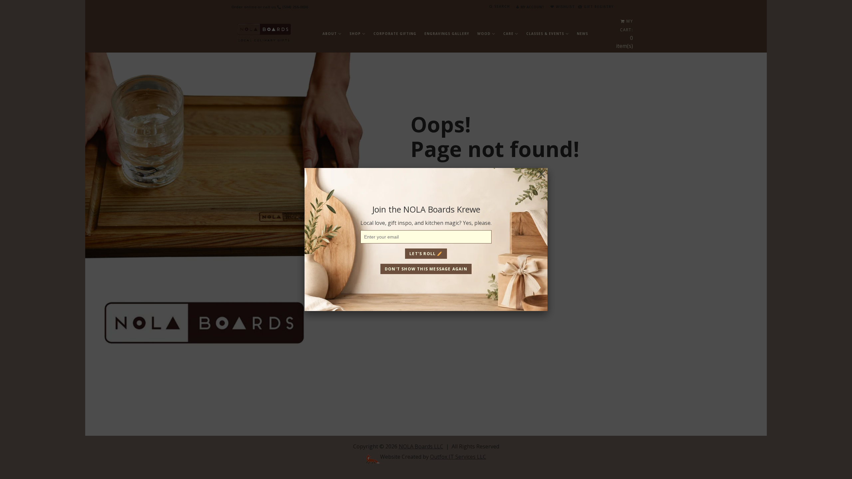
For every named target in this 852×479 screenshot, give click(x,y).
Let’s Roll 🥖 (425, 253)
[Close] (541, 174)
